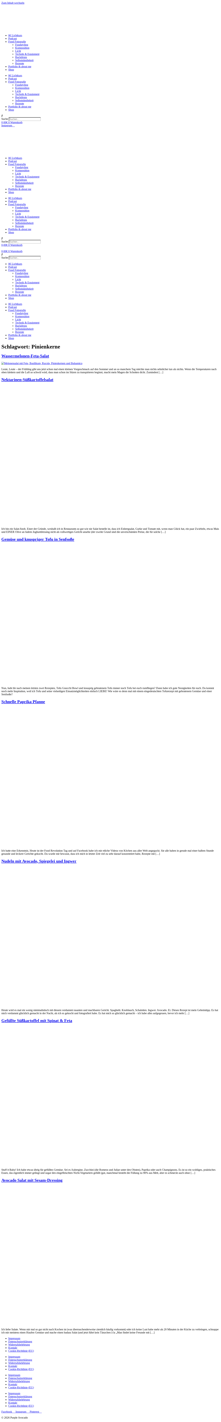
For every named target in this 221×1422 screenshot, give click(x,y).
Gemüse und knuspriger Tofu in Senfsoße (37, 539)
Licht (18, 50)
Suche (4, 118)
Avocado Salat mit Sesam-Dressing (32, 1180)
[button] (110, 115)
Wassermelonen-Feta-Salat (25, 356)
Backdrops (21, 57)
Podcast (12, 38)
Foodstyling (21, 44)
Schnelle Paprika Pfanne (23, 701)
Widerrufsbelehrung (19, 1344)
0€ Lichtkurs (15, 35)
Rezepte (19, 63)
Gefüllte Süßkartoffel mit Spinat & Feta (36, 1020)
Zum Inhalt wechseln (12, 2)
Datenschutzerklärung (20, 1341)
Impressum (14, 1338)
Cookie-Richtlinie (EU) (21, 1350)
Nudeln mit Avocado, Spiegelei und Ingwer (38, 861)
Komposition (22, 47)
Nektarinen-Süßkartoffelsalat (27, 379)
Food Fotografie (17, 41)
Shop (11, 69)
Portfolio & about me (19, 66)
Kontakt (12, 1347)
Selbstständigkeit (24, 60)
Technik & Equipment (27, 54)
